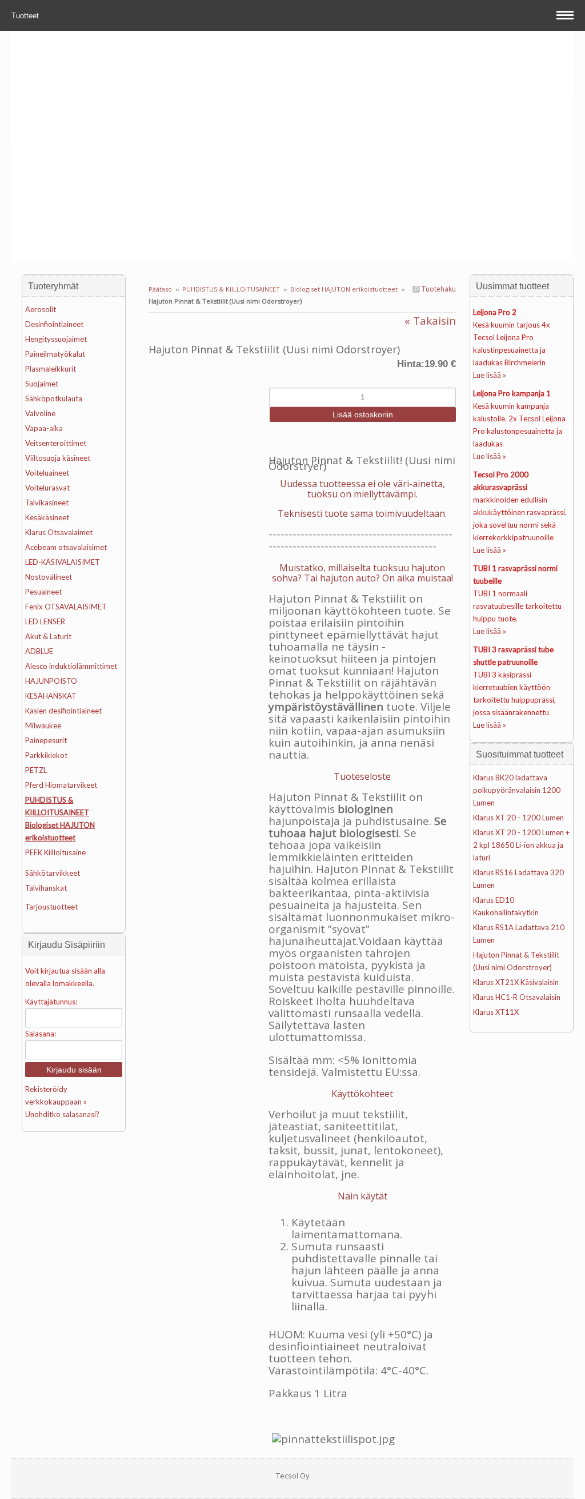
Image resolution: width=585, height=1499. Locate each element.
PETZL (36, 770)
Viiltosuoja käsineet (57, 458)
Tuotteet (26, 15)
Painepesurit (46, 740)
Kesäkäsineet (47, 517)
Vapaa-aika (44, 428)
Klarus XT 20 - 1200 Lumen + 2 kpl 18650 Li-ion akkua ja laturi (521, 845)
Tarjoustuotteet (51, 906)
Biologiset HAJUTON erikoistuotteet (344, 289)
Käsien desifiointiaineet (63, 710)
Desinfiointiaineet (54, 324)
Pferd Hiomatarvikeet (61, 785)
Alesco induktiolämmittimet (71, 666)
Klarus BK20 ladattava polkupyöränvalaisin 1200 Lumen (516, 790)
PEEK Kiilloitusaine (55, 852)
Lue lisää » (489, 375)
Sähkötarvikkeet (52, 873)
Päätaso (160, 289)
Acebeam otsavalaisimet (66, 547)
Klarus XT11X (496, 1011)
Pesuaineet (43, 591)
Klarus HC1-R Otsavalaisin (516, 997)
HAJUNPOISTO (51, 680)
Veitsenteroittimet (55, 443)
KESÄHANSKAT (51, 695)
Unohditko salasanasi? (62, 1114)
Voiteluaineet (47, 472)
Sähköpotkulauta (53, 398)
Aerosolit (40, 309)
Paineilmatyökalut (55, 353)
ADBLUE (39, 651)
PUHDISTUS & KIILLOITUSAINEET (231, 289)
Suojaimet (41, 383)
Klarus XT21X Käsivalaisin (516, 982)
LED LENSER (45, 621)
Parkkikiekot (46, 755)
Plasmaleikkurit (50, 368)
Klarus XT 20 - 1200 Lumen (518, 817)
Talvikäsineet (47, 502)
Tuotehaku (438, 289)
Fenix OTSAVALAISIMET (66, 606)
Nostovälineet (48, 576)
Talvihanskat (46, 887)
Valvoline (40, 413)
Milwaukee (43, 725)
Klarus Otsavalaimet (59, 532)
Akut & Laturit (48, 636)
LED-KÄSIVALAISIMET (62, 562)
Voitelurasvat (47, 487)
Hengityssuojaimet (56, 339)
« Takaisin (430, 320)
